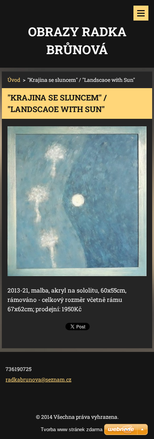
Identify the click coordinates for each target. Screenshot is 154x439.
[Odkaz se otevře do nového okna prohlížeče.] (77, 201)
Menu (140, 13)
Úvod (13, 79)
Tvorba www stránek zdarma (71, 429)
